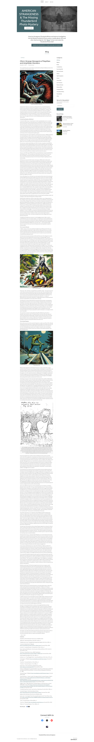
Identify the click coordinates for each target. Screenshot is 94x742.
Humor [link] (58, 78)
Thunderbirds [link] (59, 93)
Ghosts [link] (58, 73)
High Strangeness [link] (60, 75)
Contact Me (29, 28)
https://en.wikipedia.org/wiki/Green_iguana (38, 658)
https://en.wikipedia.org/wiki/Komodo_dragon (40, 673)
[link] (29, 24)
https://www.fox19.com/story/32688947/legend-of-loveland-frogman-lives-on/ (37, 697)
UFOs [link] (58, 96)
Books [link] (51, 1)
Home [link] (42, 1)
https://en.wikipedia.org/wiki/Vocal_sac (36, 702)
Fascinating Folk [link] (60, 69)
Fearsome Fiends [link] (60, 71)
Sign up (60, 109)
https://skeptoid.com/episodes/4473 (27, 667)
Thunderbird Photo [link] (60, 91)
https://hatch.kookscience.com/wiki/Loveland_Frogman (30, 692)
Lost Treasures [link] (59, 82)
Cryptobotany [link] (59, 66)
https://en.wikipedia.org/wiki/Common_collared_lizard (30, 645)
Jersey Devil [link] (59, 80)
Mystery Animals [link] (60, 84)
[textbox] (65, 105)
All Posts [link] (58, 60)
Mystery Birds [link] (59, 87)
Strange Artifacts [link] (60, 89)
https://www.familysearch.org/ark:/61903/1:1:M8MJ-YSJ (31, 653)
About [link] (46, 1)
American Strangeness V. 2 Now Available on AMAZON (47, 45)
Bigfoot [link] (58, 62)
